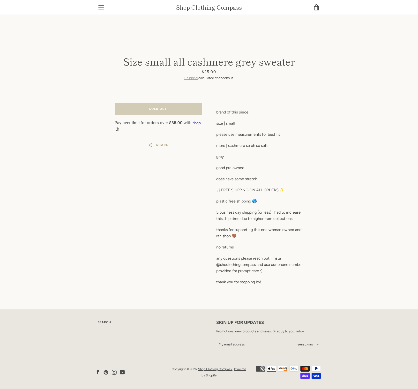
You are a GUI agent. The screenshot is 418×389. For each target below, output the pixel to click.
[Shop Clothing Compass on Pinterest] (106, 372)
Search (104, 322)
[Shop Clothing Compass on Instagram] (114, 372)
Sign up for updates (240, 322)
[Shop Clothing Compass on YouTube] (122, 372)
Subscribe (306, 344)
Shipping (191, 78)
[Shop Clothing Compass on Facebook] (97, 372)
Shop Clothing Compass (209, 7)
